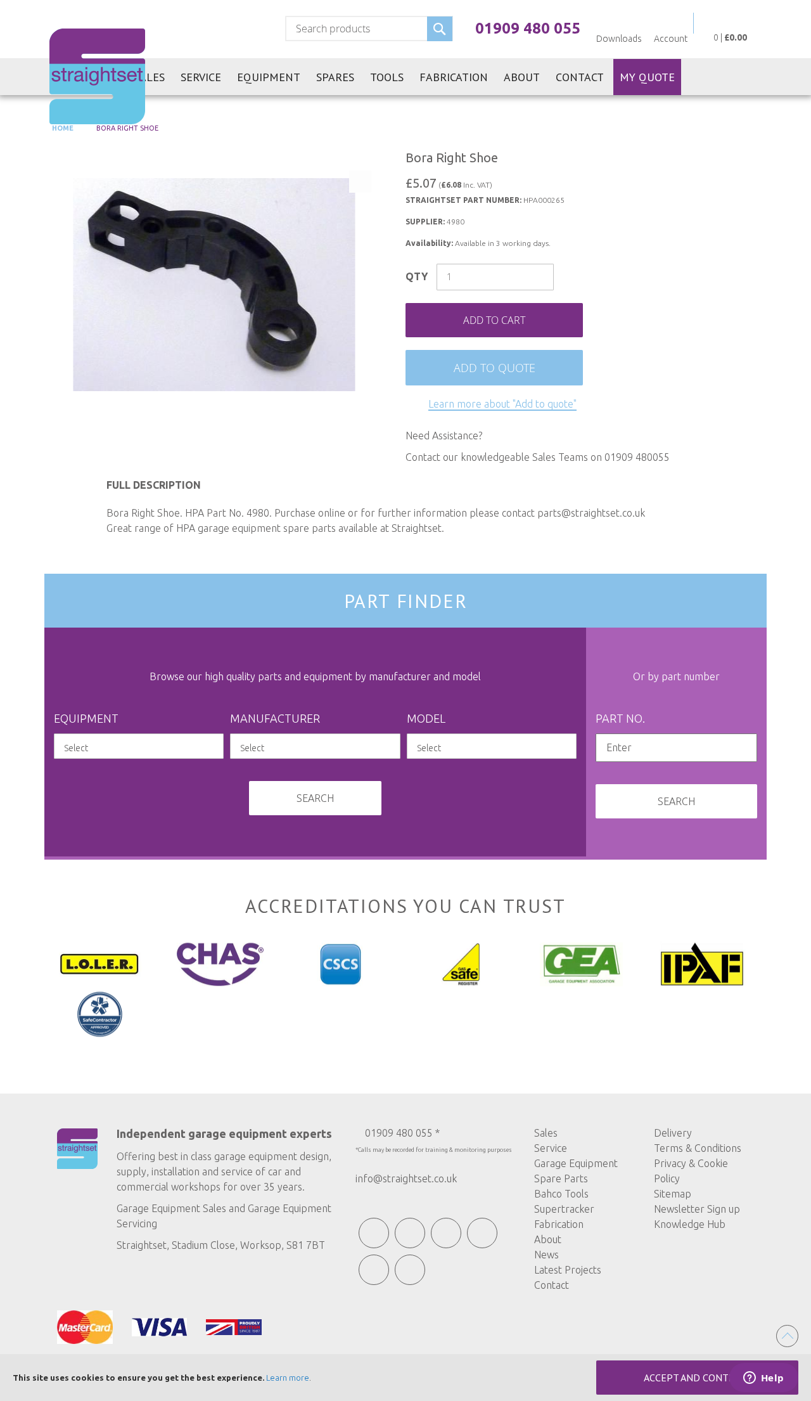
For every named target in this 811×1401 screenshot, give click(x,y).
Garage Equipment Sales (171, 1208)
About (547, 1239)
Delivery (673, 1133)
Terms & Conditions (697, 1148)
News (546, 1254)
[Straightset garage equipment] (97, 76)
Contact (551, 1285)
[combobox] (369, 28)
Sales (546, 1133)
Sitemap (672, 1193)
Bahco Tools (561, 1193)
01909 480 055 (527, 28)
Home (61, 128)
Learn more (287, 1377)
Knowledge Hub (689, 1224)
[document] (405, 1377)
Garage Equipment (576, 1163)
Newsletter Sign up (697, 1209)
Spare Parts (561, 1178)
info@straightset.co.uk (406, 1178)
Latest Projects (567, 1269)
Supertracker (564, 1209)
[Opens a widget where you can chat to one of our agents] (763, 1379)
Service (550, 1148)
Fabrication (559, 1224)
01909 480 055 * (402, 1133)
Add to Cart (494, 320)
